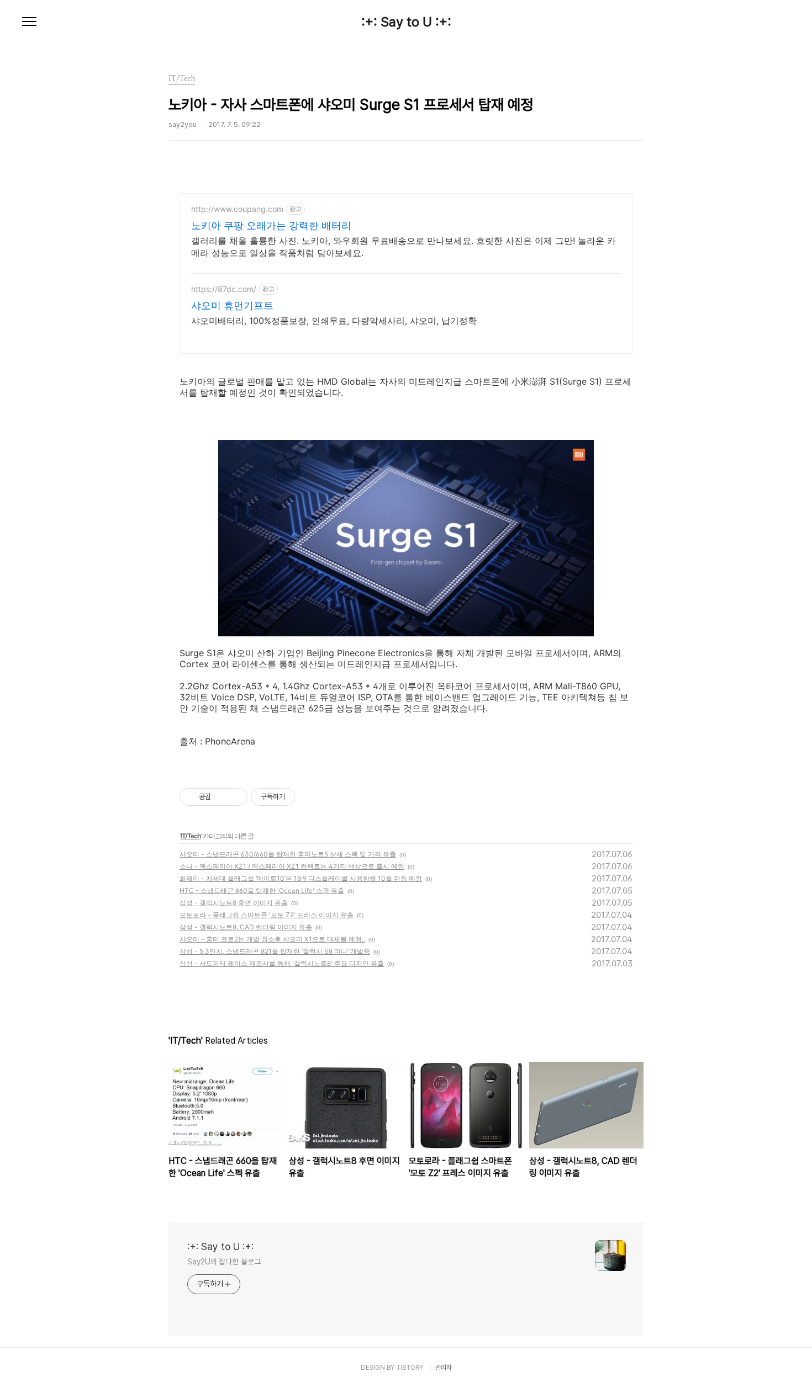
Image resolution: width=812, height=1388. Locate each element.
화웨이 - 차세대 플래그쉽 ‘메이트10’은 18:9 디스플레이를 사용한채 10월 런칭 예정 (301, 878)
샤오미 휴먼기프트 (232, 305)
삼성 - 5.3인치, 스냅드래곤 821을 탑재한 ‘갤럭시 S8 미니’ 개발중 (275, 951)
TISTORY (409, 1367)
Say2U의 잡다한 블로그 (224, 1261)
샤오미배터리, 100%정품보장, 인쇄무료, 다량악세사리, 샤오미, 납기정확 (334, 320)
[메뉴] (29, 22)
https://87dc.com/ (223, 289)
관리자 (443, 1367)
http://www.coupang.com (237, 209)
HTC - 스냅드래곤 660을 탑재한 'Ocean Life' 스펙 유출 (262, 890)
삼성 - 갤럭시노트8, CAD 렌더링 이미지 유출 (246, 927)
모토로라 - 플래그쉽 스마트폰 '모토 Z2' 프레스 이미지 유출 (267, 915)
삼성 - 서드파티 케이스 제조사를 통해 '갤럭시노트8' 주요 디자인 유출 (282, 963)
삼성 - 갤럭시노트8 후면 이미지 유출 (234, 902)
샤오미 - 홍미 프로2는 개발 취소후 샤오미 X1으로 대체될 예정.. (272, 939)
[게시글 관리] (235, 797)
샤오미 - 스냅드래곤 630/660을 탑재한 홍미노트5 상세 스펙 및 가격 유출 (288, 854)
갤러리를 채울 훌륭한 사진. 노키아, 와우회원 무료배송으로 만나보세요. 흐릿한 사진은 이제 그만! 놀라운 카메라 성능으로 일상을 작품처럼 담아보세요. (403, 246)
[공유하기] (221, 797)
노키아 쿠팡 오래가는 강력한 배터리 (271, 225)
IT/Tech (191, 836)
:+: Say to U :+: (406, 22)
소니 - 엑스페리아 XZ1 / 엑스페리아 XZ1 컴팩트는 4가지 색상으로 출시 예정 (292, 866)
